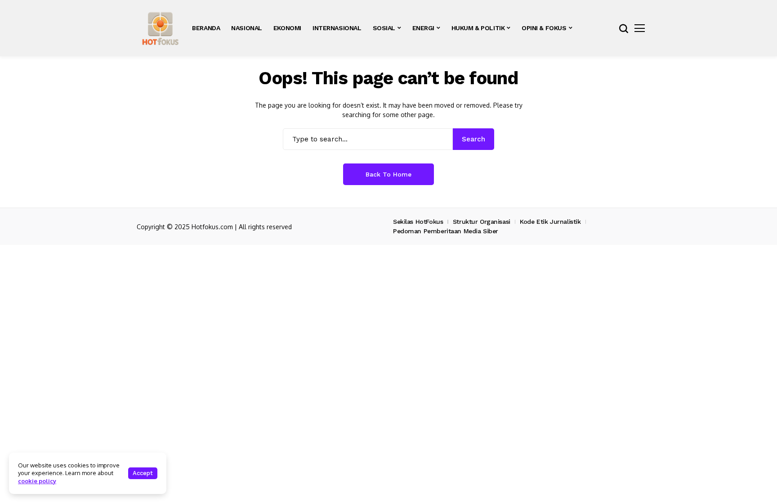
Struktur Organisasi (481, 221)
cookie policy (37, 481)
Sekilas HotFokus (418, 221)
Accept (143, 473)
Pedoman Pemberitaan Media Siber (445, 231)
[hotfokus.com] (160, 28)
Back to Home (388, 174)
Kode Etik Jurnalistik (550, 221)
